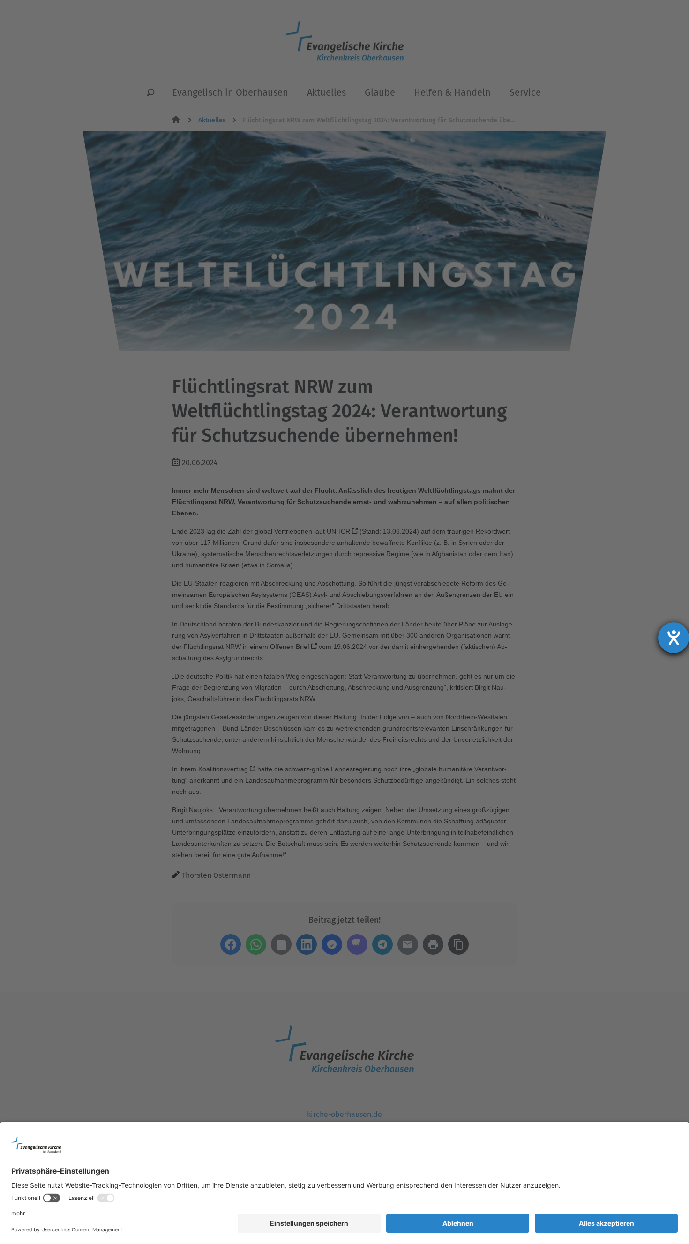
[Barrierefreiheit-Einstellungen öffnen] (673, 637)
